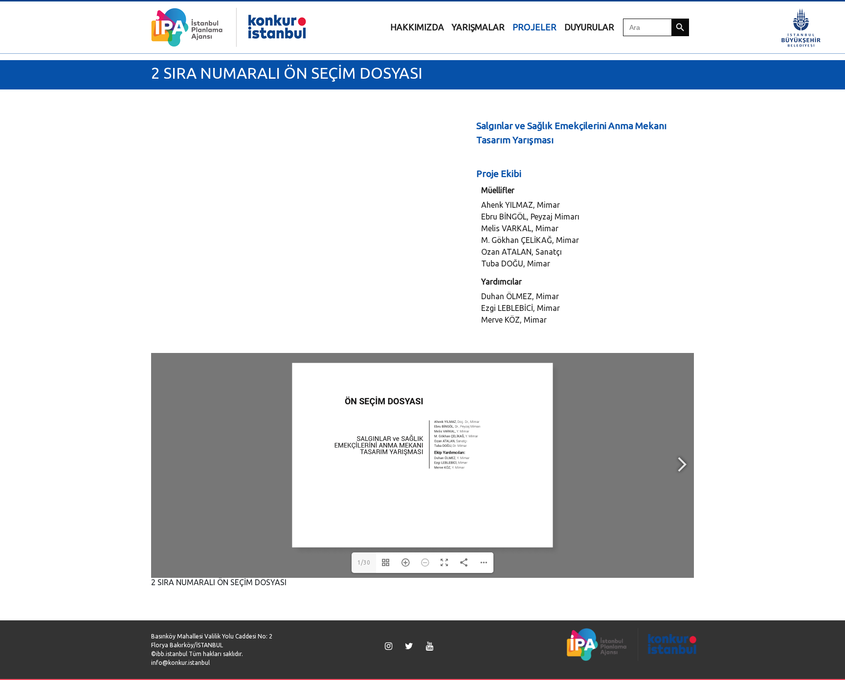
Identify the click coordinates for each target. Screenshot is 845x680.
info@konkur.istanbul (180, 662)
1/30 (363, 562)
